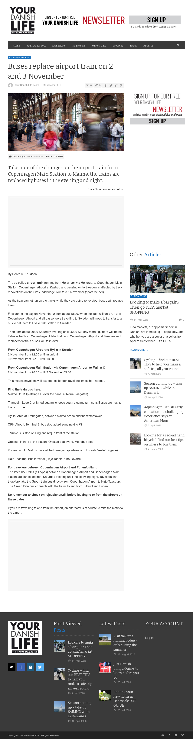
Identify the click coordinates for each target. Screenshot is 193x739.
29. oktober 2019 (52, 85)
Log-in (149, 637)
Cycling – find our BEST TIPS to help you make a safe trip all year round (162, 364)
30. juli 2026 (124, 682)
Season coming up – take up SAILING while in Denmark (163, 388)
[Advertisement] (66, 236)
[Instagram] (30, 667)
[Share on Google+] (115, 85)
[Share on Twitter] (110, 85)
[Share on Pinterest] (121, 85)
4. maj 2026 (154, 373)
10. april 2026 (155, 397)
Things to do (139, 296)
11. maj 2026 (141, 319)
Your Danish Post (20, 57)
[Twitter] (40, 667)
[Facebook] (21, 667)
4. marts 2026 (155, 449)
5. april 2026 (154, 425)
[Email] (11, 667)
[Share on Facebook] (105, 85)
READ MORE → (139, 350)
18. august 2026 (126, 654)
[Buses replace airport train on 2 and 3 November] (66, 123)
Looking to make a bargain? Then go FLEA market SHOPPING (154, 307)
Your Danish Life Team (27, 85)
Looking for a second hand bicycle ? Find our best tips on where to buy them (164, 439)
